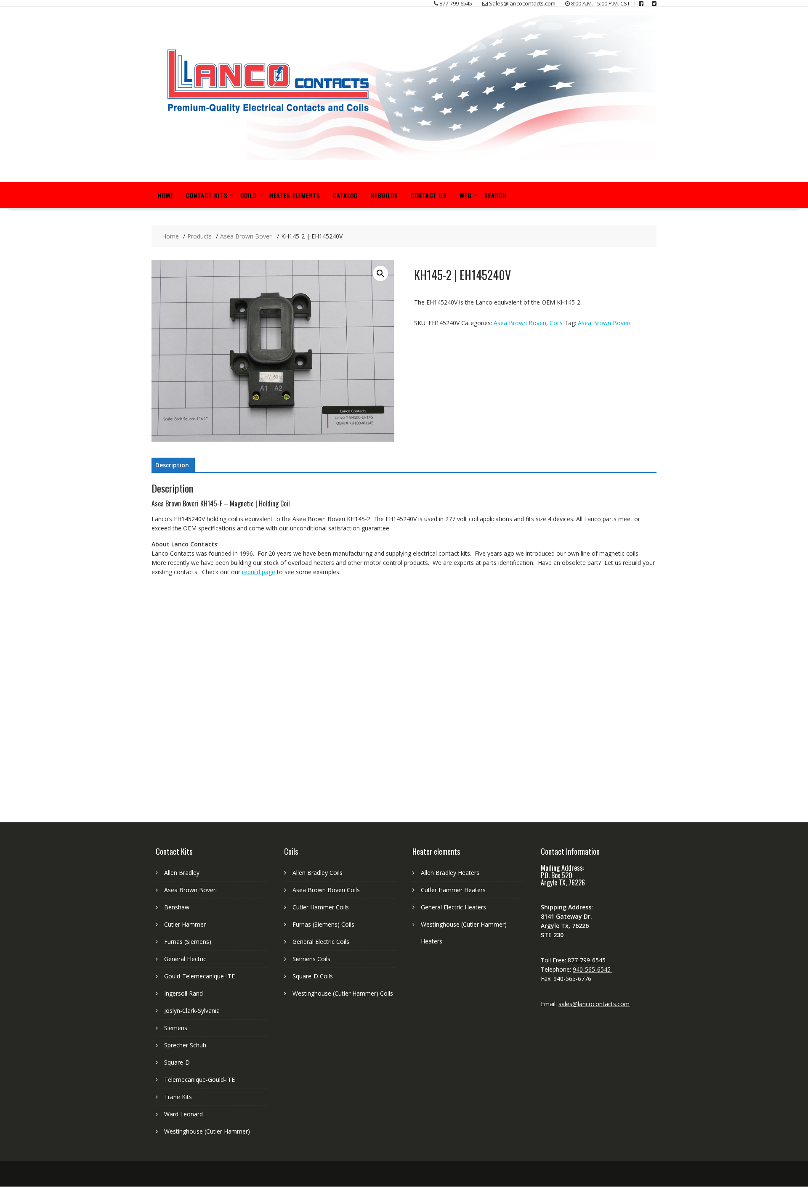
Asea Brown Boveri (520, 323)
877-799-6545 (587, 960)
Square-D (177, 1062)
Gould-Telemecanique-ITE (199, 976)
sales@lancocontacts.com (594, 1004)
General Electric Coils (320, 942)
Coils (248, 195)
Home (165, 195)
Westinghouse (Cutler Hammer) (207, 1131)
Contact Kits (207, 195)
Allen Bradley (181, 873)
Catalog (345, 195)
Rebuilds (384, 195)
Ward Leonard (183, 1114)
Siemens (175, 1028)
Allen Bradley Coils (317, 873)
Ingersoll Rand (183, 993)
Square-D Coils (312, 976)
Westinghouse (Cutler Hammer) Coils (342, 993)
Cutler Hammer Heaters (453, 890)
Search (495, 195)
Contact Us (429, 195)
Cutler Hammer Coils (320, 907)
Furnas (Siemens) (187, 942)
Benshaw (176, 907)
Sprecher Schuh (185, 1045)
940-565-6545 (592, 969)
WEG (466, 195)
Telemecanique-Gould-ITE (199, 1080)
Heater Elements (294, 195)
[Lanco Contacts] (404, 158)
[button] (380, 273)
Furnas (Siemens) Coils (323, 924)
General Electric (185, 959)
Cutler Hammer (185, 924)
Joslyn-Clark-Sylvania (192, 1011)
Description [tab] (172, 465)
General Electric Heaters (453, 907)
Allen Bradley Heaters (450, 873)
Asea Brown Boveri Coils (326, 890)
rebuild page (258, 572)
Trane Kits (178, 1097)
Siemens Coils (311, 959)
